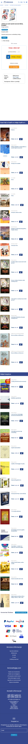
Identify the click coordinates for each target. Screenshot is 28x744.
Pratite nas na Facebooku (14, 671)
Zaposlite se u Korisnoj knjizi (14, 680)
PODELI (4, 37)
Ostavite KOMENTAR (21, 612)
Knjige (1, 5)
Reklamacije (14, 653)
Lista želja (15, 67)
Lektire (6, 5)
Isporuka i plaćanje (14, 651)
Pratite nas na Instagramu (14, 674)
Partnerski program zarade (14, 678)
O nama (14, 657)
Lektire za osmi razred (15, 5)
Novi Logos (16, 77)
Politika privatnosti (14, 659)
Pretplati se (14, 734)
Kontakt (14, 655)
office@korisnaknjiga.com (14, 699)
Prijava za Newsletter (14, 682)
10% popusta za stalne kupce (14, 676)
